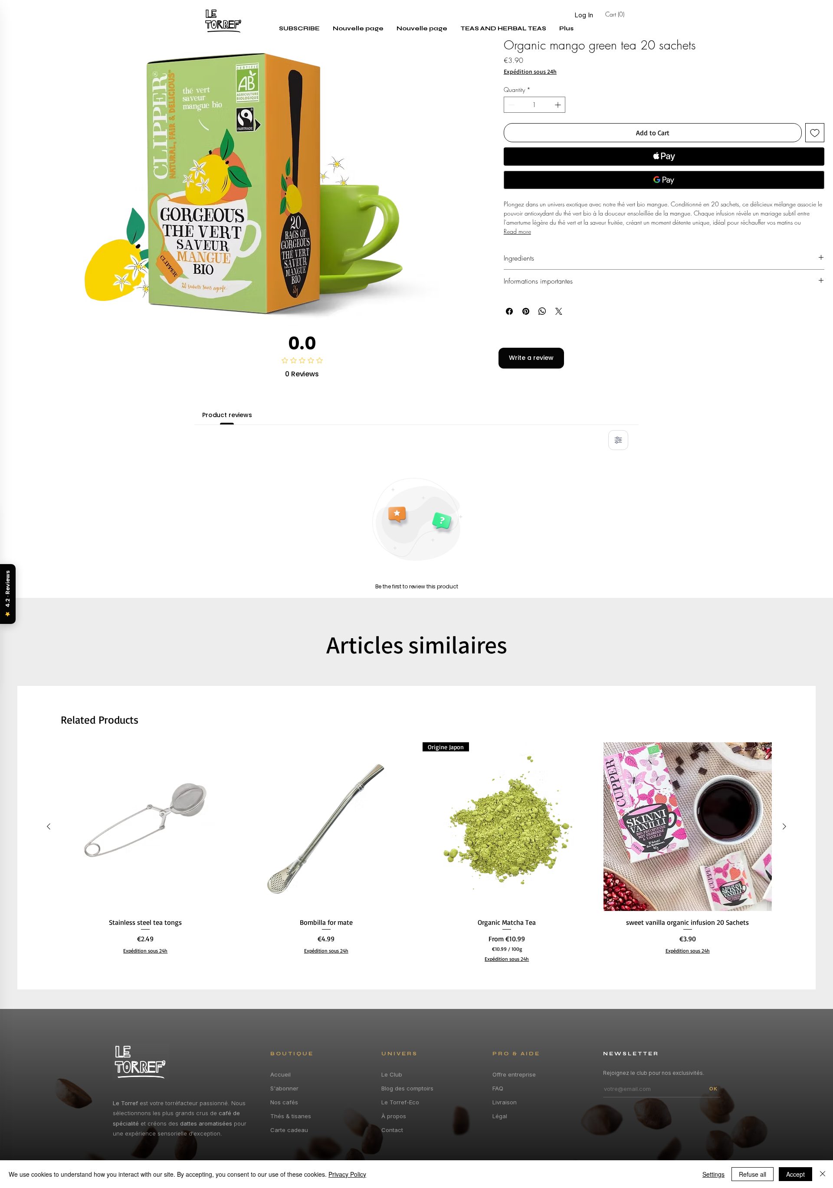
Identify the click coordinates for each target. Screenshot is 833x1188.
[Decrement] (510, 104)
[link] (629, 14)
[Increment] (558, 104)
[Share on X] (559, 311)
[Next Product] (784, 826)
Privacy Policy (347, 1174)
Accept (795, 1174)
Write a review (531, 357)
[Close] (822, 1174)
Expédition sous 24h (530, 71)
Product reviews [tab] (227, 415)
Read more (517, 231)
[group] (416, 852)
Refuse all (752, 1174)
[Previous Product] (48, 826)
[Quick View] (145, 826)
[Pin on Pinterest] (526, 311)
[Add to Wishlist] (814, 132)
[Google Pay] (664, 180)
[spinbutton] (534, 104)
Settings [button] (713, 1174)
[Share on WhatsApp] (542, 311)
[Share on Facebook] (509, 311)
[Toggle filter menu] (618, 440)
